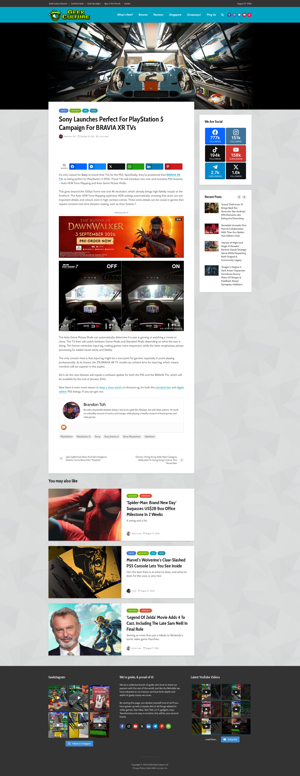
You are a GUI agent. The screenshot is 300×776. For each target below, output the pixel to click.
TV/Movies (145, 496)
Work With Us (153, 768)
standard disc (163, 387)
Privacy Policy (139, 768)
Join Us (164, 768)
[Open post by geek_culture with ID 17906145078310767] (99, 697)
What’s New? (125, 14)
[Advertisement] (122, 151)
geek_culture (57, 688)
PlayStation (67, 436)
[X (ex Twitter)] (142, 726)
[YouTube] (135, 726)
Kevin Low (136, 533)
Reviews (158, 14)
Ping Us (211, 14)
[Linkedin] (148, 726)
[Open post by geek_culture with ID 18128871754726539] (78, 725)
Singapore (175, 14)
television (150, 436)
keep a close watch (110, 387)
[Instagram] (128, 726)
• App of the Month (111, 3)
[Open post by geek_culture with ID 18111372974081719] (58, 697)
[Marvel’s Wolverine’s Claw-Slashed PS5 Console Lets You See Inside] (84, 572)
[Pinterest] (161, 726)
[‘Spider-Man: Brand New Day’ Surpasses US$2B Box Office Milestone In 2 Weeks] (84, 515)
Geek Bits (75, 111)
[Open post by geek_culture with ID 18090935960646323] (99, 725)
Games (63, 111)
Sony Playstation (132, 436)
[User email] (63, 427)
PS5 (85, 111)
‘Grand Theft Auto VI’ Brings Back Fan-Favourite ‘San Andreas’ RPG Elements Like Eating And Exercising (233, 211)
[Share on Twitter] (116, 166)
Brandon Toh (70, 136)
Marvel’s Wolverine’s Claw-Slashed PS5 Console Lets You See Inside (156, 563)
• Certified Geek (76, 3)
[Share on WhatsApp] (135, 166)
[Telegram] (155, 726)
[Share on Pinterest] (173, 166)
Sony (97, 436)
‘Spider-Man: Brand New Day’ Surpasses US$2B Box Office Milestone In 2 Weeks (151, 508)
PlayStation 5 (84, 436)
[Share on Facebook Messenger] (97, 166)
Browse (143, 14)
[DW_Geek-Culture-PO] (121, 236)
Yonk (133, 590)
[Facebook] (122, 726)
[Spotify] (168, 726)
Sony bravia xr (111, 436)
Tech (94, 111)
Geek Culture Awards (58, 3)
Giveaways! (194, 14)
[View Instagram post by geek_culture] (65, 708)
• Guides (126, 3)
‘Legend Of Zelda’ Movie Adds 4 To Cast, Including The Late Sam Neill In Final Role (157, 623)
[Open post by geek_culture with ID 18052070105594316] (78, 697)
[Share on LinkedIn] (154, 166)
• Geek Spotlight (93, 3)
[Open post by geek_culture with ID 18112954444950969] (58, 725)
